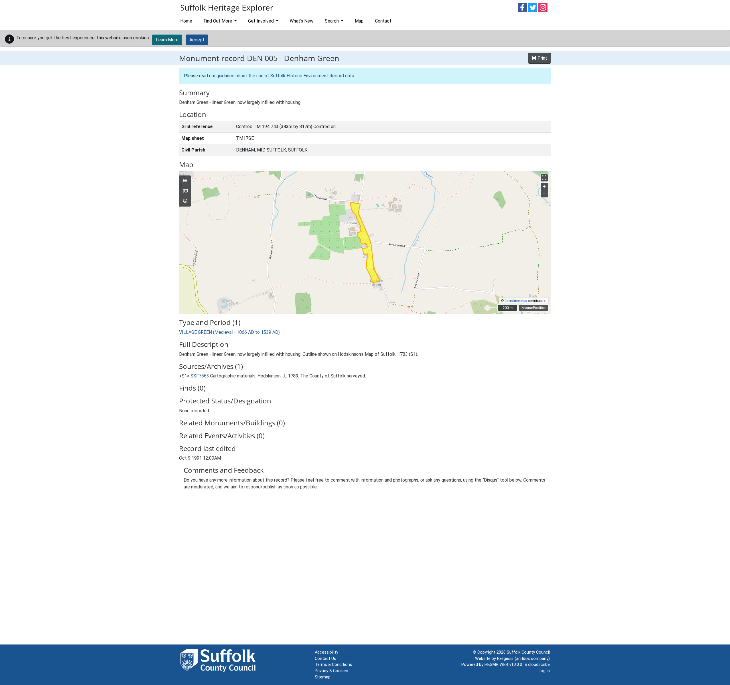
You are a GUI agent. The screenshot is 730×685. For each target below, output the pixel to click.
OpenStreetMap (515, 301)
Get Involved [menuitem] (261, 21)
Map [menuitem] (359, 21)
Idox (526, 658)
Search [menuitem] (332, 21)
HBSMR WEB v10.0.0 (504, 664)
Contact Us (325, 658)
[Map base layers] (185, 191)
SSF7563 (199, 376)
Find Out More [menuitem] (218, 21)
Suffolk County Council (528, 652)
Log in (544, 670)
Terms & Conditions (333, 664)
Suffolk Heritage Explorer (226, 7)
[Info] (185, 201)
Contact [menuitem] (383, 21)
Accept (196, 40)
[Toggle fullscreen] (544, 177)
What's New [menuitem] (301, 21)
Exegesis (505, 658)
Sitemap (322, 677)
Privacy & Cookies (331, 670)
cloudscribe (539, 664)
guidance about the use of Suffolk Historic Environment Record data (285, 75)
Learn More (167, 40)
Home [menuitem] (186, 21)
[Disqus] (365, 571)
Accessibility (326, 652)
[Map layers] (185, 181)
